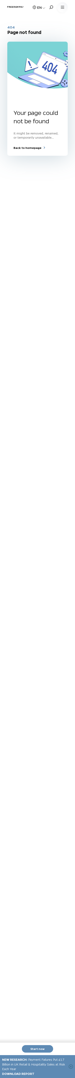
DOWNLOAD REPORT (18, 1074)
